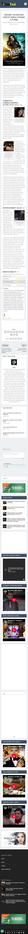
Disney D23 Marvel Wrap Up (10, 427)
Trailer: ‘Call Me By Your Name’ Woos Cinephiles (12, 413)
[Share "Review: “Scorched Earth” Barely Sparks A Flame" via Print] (16, 334)
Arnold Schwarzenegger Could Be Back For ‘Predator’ (13, 433)
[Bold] (4, 458)
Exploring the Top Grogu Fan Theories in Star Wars (16, 502)
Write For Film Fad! (5, 869)
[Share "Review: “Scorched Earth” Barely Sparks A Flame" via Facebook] (5, 331)
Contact (3, 865)
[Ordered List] (11, 458)
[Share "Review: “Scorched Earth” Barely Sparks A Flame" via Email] (14, 334)
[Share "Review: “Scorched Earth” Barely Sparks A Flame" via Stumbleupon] (11, 334)
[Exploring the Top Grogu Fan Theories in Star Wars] (4, 502)
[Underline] (8, 458)
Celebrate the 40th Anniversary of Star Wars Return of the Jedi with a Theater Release (16, 527)
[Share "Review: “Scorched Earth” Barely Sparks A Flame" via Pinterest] (16, 331)
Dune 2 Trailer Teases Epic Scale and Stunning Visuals (15, 507)
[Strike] (9, 458)
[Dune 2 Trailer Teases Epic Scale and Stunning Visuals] (4, 508)
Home (2, 858)
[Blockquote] (15, 458)
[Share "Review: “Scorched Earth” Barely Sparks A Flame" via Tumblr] (14, 331)
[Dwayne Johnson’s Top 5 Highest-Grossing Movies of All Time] (4, 514)
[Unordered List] (13, 458)
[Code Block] (16, 458)
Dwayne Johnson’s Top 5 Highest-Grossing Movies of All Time (15, 513)
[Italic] (6, 458)
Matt (9, 22)
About (2, 862)
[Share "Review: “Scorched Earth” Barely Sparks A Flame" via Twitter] (8, 331)
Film (19, 22)
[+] (21, 458)
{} (19, 458)
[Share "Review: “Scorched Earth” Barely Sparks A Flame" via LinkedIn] (19, 331)
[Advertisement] (14, 542)
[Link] (18, 458)
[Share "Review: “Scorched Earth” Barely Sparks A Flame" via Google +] (11, 331)
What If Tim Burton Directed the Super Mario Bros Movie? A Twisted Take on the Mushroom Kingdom (16, 520)
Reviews (22, 22)
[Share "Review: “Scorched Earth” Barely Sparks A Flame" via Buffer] (22, 331)
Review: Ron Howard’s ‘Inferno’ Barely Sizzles (12, 420)
